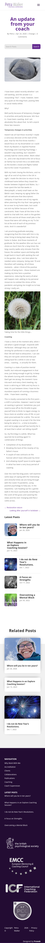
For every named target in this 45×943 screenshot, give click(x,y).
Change (31, 34)
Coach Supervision (12, 786)
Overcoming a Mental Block (27, 596)
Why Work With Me (12, 763)
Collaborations (10, 775)
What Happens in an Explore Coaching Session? (17, 545)
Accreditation (10, 767)
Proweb (37, 941)
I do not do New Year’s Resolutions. (18, 725)
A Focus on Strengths (26, 578)
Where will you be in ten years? (30, 526)
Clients (7, 771)
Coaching (8, 782)
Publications (9, 778)
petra (12, 34)
